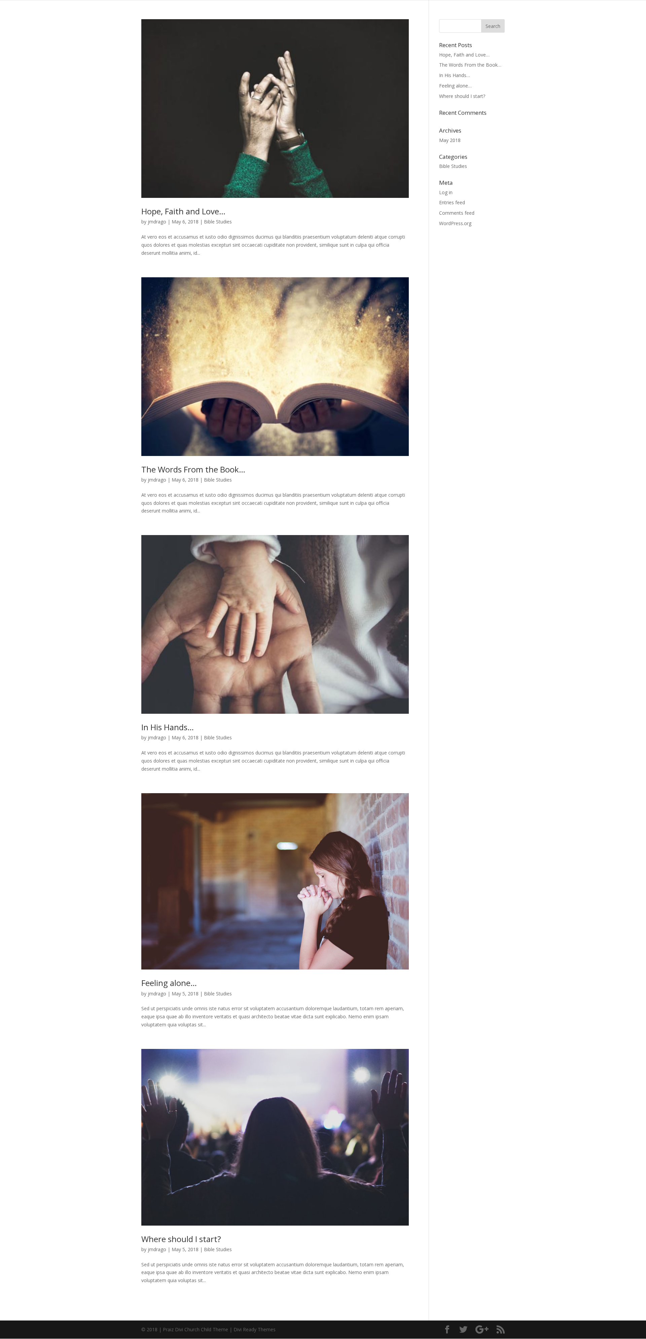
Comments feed (456, 213)
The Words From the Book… (193, 469)
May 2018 (450, 140)
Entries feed (452, 202)
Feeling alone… (169, 982)
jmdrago (157, 221)
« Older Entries (157, 1308)
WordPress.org (455, 223)
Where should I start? (181, 1238)
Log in (446, 192)
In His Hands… (167, 727)
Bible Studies (218, 221)
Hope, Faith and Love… (183, 211)
